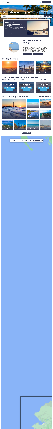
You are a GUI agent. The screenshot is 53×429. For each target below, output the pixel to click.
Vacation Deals (29, 3)
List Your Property (38, 3)
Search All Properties (9, 87)
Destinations (22, 3)
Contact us (49, 3)
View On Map (9, 90)
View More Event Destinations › (45, 79)
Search (48, 16)
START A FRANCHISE (46, 1)
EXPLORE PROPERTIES (38, 54)
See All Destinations (26, 132)
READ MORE (28, 54)
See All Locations (38, 140)
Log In (38, 1)
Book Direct (8, 33)
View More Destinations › (45, 58)
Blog (44, 3)
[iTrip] (6, 2)
